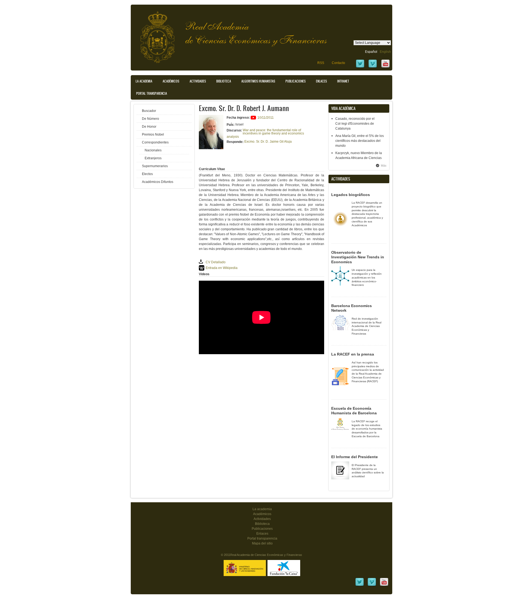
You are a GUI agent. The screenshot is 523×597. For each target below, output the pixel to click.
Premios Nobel (153, 134)
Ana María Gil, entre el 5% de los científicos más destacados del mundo (359, 141)
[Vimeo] (372, 67)
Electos (147, 174)
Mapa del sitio (262, 543)
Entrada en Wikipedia (222, 268)
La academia (262, 509)
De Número (150, 119)
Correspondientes (155, 142)
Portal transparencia (151, 93)
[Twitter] (360, 67)
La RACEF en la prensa (352, 354)
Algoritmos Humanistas (258, 81)
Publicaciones (295, 81)
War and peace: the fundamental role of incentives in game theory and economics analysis (265, 133)
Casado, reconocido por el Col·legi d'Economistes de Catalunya (355, 123)
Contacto (338, 63)
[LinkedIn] (359, 585)
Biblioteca (223, 81)
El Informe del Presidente (354, 457)
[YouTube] (385, 67)
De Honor (149, 126)
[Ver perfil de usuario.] (211, 148)
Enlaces (321, 81)
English (385, 52)
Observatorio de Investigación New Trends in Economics (357, 257)
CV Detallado (216, 262)
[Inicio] (153, 34)
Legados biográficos (350, 194)
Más (384, 165)
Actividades (198, 81)
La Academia (144, 81)
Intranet (343, 81)
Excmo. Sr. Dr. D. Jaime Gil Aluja (268, 141)
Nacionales (153, 150)
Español (371, 52)
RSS (320, 63)
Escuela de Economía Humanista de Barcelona (354, 410)
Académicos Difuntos (157, 182)
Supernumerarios (155, 166)
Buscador (149, 111)
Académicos (171, 81)
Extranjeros (153, 158)
